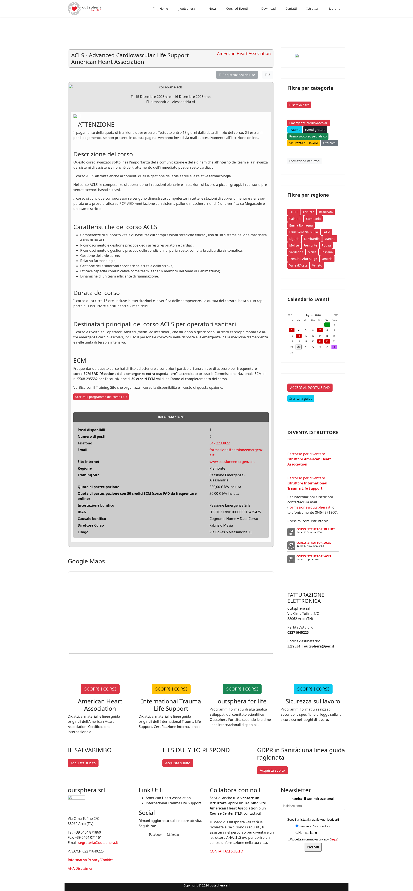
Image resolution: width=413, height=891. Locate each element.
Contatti (291, 8)
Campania (313, 219)
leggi (334, 839)
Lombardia (312, 239)
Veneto (317, 265)
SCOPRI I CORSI (100, 689)
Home (164, 8)
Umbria (327, 259)
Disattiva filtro (299, 105)
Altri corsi (329, 143)
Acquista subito (83, 763)
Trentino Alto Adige (303, 259)
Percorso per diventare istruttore (309, 459)
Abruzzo (308, 212)
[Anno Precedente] (288, 315)
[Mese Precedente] (291, 315)
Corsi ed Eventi (236, 8)
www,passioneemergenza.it (232, 461)
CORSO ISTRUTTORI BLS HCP (315, 529)
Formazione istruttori (304, 161)
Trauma (294, 130)
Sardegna (296, 252)
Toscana (327, 252)
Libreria (334, 8)
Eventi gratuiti (315, 130)
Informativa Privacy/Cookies (91, 859)
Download (268, 8)
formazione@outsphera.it (309, 507)
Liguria (294, 239)
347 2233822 (220, 443)
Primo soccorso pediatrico (308, 136)
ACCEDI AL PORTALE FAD (310, 387)
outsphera (187, 8)
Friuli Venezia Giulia (303, 232)
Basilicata (326, 212)
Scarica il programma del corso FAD (101, 397)
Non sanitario (307, 832)
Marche (329, 239)
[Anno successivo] (336, 315)
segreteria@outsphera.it (98, 842)
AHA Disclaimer (80, 868)
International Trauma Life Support (173, 803)
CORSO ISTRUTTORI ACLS (313, 543)
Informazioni (171, 417)
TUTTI (293, 212)
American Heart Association (168, 797)
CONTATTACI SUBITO (226, 851)
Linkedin (172, 834)
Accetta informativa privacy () (314, 839)
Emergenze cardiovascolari (308, 123)
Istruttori (312, 8)
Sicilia (312, 252)
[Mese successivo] (335, 315)
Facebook (155, 834)
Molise (294, 245)
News (212, 8)
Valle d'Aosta (298, 265)
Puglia (326, 245)
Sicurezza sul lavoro (303, 143)
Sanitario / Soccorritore (314, 826)
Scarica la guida (300, 398)
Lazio (326, 232)
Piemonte (310, 245)
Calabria (295, 219)
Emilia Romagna (301, 225)
